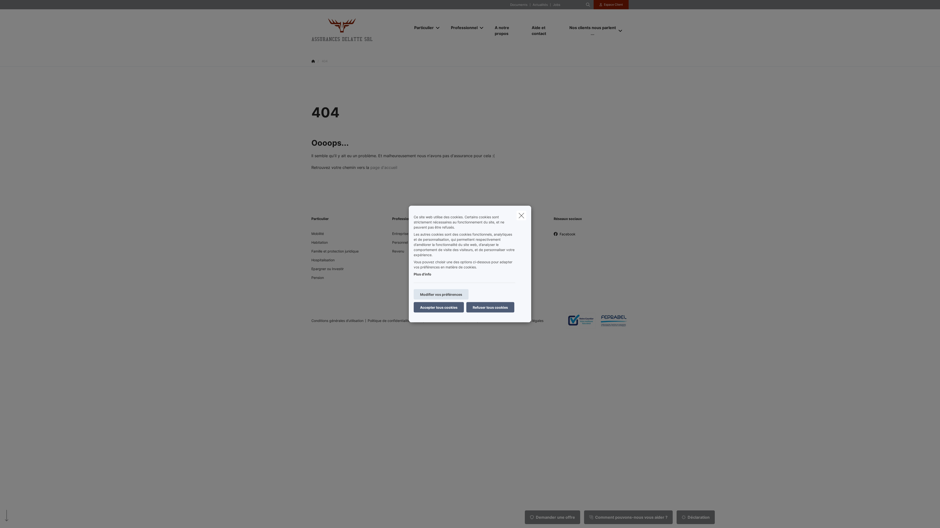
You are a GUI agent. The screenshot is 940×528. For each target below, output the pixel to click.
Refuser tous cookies (490, 307)
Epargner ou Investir (327, 269)
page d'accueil (383, 167)
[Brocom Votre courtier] (578, 320)
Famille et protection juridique (335, 251)
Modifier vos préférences (441, 294)
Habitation (319, 242)
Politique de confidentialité (389, 320)
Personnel (400, 242)
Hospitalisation (323, 260)
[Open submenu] (438, 27)
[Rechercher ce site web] (588, 4)
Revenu (398, 251)
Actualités (540, 4)
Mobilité (317, 233)
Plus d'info (422, 274)
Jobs (556, 4)
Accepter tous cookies (439, 307)
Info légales (534, 320)
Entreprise (400, 233)
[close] (521, 215)
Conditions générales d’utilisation (337, 320)
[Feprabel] (612, 321)
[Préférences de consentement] (19, 518)
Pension (317, 277)
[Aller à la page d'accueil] (360, 30)
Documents (519, 4)
